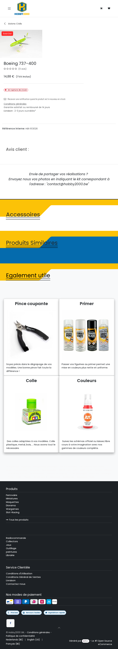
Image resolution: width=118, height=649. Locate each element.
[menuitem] (14, 640)
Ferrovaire (11, 495)
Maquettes (12, 502)
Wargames (12, 509)
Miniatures (12, 498)
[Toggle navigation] (9, 8)
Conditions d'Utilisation (19, 573)
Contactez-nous (15, 584)
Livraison (8, 110)
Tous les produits (18, 519)
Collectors (12, 541)
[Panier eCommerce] (101, 8)
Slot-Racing (12, 512)
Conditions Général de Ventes (23, 577)
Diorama (11, 505)
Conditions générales (38, 632)
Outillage (11, 548)
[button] (59, 627)
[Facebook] (10, 623)
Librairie (10, 555)
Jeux (8, 544)
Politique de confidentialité (20, 635)
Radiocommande (16, 538)
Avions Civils (15, 23)
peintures (11, 551)
